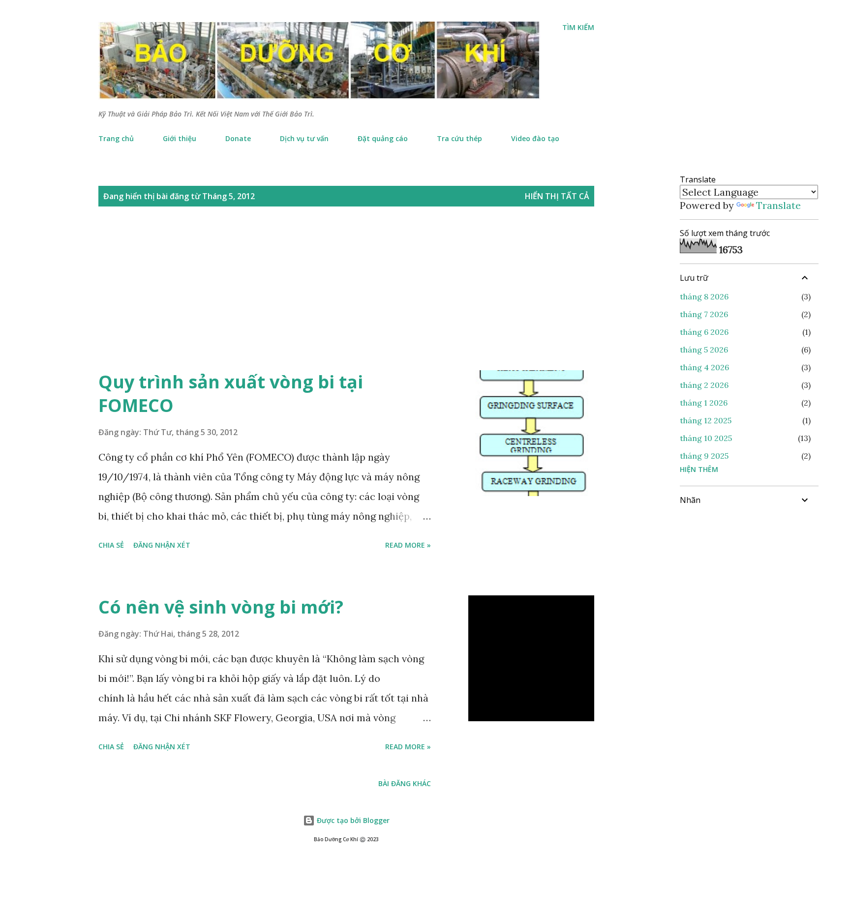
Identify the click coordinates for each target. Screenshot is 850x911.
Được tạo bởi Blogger (352, 820)
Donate (238, 138)
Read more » (408, 545)
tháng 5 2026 (704, 349)
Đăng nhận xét (161, 545)
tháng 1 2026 (704, 403)
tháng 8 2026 (704, 296)
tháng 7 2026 (704, 314)
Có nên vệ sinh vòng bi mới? (220, 607)
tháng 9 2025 (704, 456)
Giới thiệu (179, 138)
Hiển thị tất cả (557, 196)
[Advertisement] (326, 299)
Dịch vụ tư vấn (304, 138)
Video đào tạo (535, 138)
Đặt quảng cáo (383, 138)
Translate (778, 205)
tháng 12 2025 (705, 420)
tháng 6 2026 (704, 332)
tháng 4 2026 (704, 367)
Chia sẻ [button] (111, 545)
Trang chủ (116, 138)
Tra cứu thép (459, 138)
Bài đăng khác (404, 783)
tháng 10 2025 (706, 438)
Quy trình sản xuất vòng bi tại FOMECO (230, 393)
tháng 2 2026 (704, 385)
